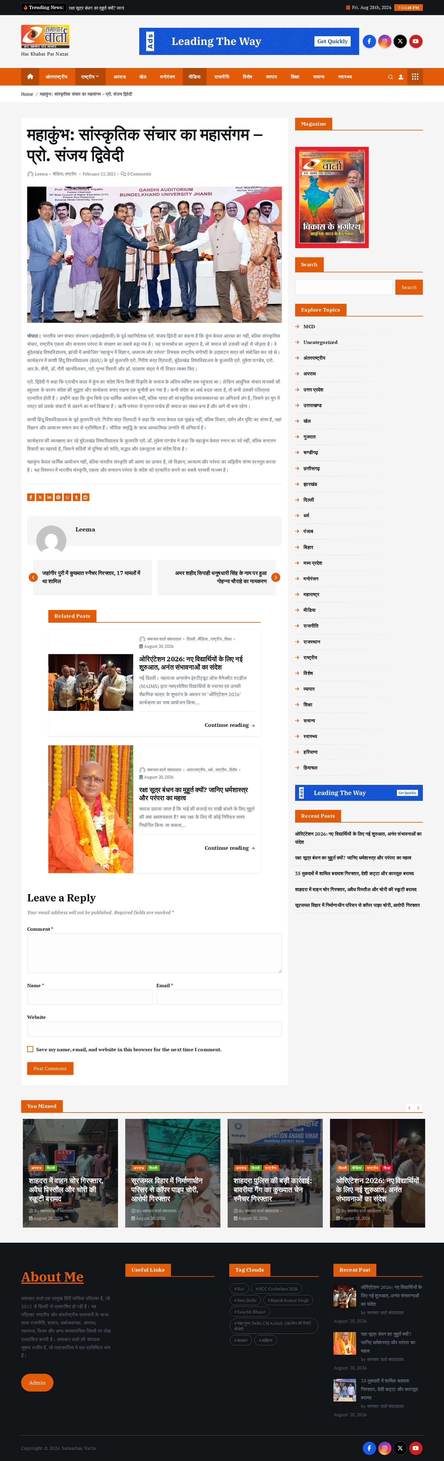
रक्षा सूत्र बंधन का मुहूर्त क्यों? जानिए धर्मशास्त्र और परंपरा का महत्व (353, 857)
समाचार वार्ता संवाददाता (164, 639)
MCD (309, 326)
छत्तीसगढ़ (312, 468)
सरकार (242, 1340)
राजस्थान (312, 641)
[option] (68, 1173)
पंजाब (308, 531)
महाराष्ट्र (311, 594)
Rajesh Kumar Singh (290, 1300)
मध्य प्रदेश (313, 563)
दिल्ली (191, 639)
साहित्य (267, 1340)
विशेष (247, 76)
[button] (409, 1107)
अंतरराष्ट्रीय (56, 76)
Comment (40, 929)
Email (164, 985)
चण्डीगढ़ (311, 452)
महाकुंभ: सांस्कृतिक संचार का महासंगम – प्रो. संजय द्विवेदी (86, 94)
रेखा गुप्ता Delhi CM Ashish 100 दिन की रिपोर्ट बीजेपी (272, 1326)
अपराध (120, 76)
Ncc (240, 1289)
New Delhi (246, 1300)
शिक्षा (295, 76)
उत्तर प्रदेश (313, 389)
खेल (142, 76)
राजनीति (221, 76)
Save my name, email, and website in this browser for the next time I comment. (129, 1049)
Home (27, 94)
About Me (52, 1276)
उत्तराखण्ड (313, 405)
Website (36, 1017)
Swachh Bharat (251, 1312)
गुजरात (310, 436)
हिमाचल (310, 767)
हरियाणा (311, 752)
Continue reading (227, 724)
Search (309, 264)
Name (35, 985)
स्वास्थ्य (345, 76)
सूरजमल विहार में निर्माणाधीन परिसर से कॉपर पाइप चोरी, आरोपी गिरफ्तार (357, 905)
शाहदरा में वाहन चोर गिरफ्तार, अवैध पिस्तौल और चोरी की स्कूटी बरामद (356, 889)
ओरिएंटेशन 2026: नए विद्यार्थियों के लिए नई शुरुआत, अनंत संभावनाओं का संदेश (391, 1295)
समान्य (319, 76)
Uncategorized (321, 342)
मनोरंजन (167, 76)
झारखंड (310, 484)
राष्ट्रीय (88, 76)
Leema (41, 174)
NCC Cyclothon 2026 (278, 1289)
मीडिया (195, 76)
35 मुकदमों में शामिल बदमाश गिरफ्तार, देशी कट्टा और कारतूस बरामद (354, 873)
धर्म (210, 769)
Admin (37, 1382)
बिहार (308, 547)
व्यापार (271, 76)
